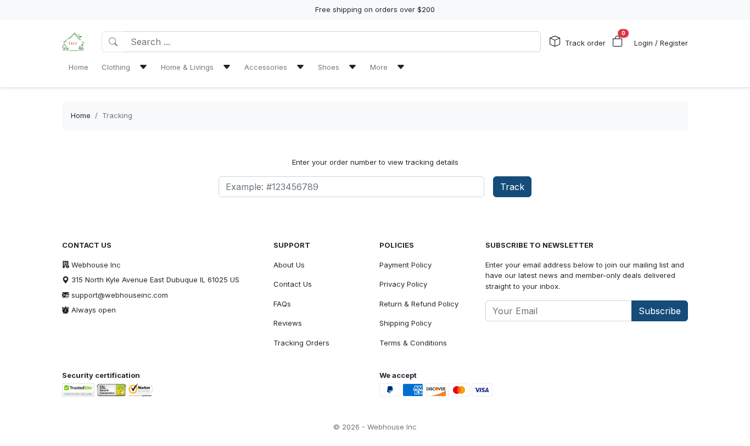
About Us (289, 264)
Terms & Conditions (413, 342)
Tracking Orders (301, 342)
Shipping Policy (405, 323)
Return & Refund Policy (418, 303)
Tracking (117, 115)
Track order (585, 42)
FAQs (282, 303)
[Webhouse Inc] (73, 41)
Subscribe (660, 310)
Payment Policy (405, 264)
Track (512, 186)
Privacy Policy (403, 284)
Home (81, 115)
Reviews (287, 323)
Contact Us (292, 284)
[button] (617, 42)
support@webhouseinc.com (119, 295)
